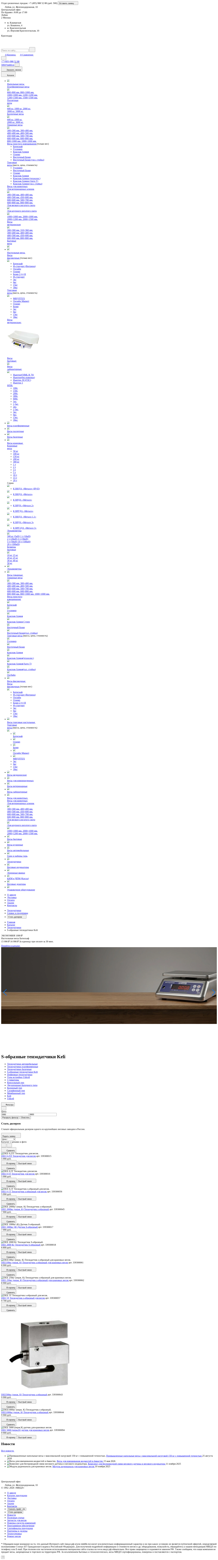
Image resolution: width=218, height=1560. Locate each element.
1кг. (15, 401)
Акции (10, 902)
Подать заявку (9, 1136)
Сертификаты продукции (20, 1528)
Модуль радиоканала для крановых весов (73, 1466)
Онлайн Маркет (21, 301)
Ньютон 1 (18, 383)
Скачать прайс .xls (16, 1509)
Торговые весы (15, 635)
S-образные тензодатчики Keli (22, 1072)
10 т (15, 475)
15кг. (15, 417)
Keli (9, 1096)
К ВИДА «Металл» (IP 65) (26, 488)
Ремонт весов (14, 1536)
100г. (15, 388)
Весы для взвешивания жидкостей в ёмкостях (80, 1461)
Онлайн (17, 269)
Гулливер (17, 149)
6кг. (15, 414)
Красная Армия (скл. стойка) (27, 183)
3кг (14, 279)
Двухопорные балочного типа (22, 1085)
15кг (15, 285)
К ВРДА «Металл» (22, 500)
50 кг (15, 451)
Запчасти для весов (17, 1520)
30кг (15, 287)
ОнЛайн (11, 675)
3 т (14, 469)
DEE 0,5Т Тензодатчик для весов (18, 1174)
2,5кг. (16, 409)
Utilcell (10, 1098)
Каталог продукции (17, 1495)
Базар (16, 306)
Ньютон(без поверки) (24, 377)
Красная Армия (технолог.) (26, 178)
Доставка (11, 897)
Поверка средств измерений (21, 1523)
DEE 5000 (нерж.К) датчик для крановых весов (25, 1430)
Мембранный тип (16, 1093)
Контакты (12, 905)
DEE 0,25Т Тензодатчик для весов (18, 1156)
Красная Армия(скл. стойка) (21, 669)
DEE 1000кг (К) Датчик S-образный (19, 1227)
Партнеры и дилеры (17, 1531)
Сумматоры (13, 1080)
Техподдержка (14, 1533)
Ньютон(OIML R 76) (23, 375)
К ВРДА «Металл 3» (23, 522)
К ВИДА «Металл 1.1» (24, 517)
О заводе (11, 894)
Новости (11, 1515)
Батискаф (18, 146)
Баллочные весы (15, 114)
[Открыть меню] (3, 58)
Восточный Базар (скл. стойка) (28, 160)
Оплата (11, 900)
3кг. (15, 412)
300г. (15, 396)
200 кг (16, 459)
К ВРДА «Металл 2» (23, 505)
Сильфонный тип (16, 1090)
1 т (14, 464)
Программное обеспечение (20, 1525)
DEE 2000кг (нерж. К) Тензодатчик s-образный (25, 1209)
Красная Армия (21, 152)
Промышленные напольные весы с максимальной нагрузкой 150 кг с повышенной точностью (154, 1456)
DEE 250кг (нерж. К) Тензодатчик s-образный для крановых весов (35, 1280)
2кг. (15, 406)
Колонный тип (14, 1088)
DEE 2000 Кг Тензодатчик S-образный (21, 1245)
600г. (15, 399)
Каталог (10, 75)
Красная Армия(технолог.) (20, 658)
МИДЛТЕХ (19, 298)
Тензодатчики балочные (19, 1069)
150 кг (16, 456)
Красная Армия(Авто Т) (19, 664)
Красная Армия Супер (18, 622)
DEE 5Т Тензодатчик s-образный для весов (23, 1298)
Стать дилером (15, 1512)
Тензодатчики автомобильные (22, 1064)
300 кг (16, 462)
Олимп (16, 154)
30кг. (15, 420)
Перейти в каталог (11, 946)
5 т (14, 472)
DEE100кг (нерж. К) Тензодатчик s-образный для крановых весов (35, 1262)
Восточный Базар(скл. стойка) (22, 633)
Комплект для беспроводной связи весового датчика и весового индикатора (127, 1464)
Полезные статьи (15, 1517)
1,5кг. (16, 404)
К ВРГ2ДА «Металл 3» (24, 528)
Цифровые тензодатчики (19, 1074)
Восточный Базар (22, 157)
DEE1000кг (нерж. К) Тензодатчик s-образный (25, 1412)
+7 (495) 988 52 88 (10, 61)
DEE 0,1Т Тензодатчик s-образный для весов (24, 1191)
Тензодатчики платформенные (22, 1066)
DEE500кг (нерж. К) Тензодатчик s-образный (24, 1394)
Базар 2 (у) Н (19, 274)
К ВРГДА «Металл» (23, 511)
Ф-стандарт (19, 277)
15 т (15, 477)
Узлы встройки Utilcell (18, 1077)
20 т (15, 480)
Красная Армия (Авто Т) (25, 181)
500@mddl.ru (7, 65)
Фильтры (9, 1105)
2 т (14, 467)
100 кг (16, 454)
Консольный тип (15, 1082)
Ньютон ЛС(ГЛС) (22, 380)
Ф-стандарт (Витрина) (24, 266)
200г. (15, 393)
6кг (14, 282)
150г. (15, 391)
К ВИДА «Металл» (23, 494)
